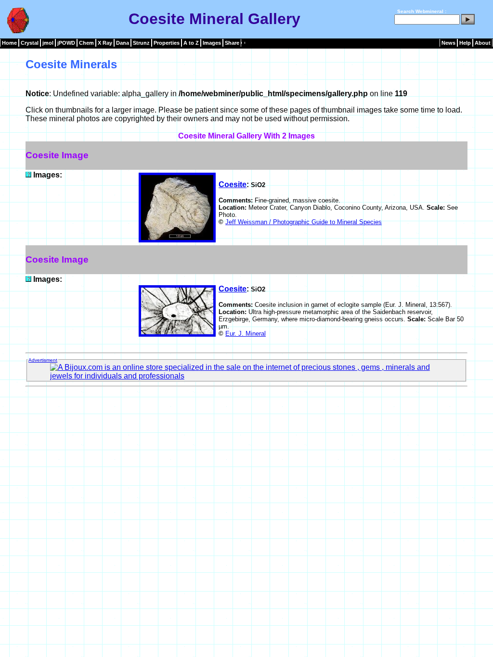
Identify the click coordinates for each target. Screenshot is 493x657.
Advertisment (42, 360)
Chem (86, 43)
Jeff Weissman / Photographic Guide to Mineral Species (303, 222)
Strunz (141, 43)
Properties (167, 43)
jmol (47, 43)
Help (465, 43)
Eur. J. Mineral (245, 333)
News (448, 43)
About (483, 43)
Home (9, 43)
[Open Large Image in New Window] (28, 175)
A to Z (191, 43)
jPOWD (66, 43)
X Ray (105, 43)
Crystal (30, 43)
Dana (122, 43)
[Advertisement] (246, 412)
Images (212, 43)
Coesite (232, 184)
